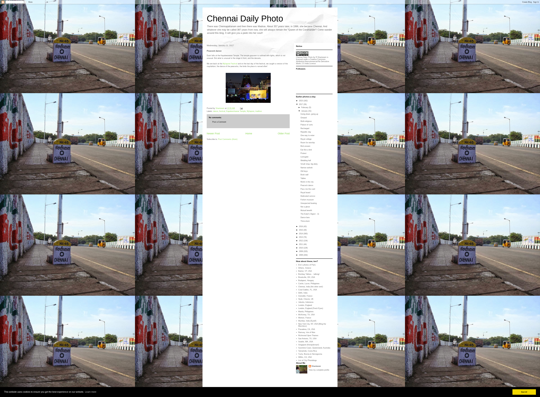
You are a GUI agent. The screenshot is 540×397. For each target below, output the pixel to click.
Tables (303, 178)
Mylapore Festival (230, 63)
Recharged (305, 128)
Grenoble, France (305, 296)
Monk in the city (307, 182)
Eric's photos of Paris (307, 265)
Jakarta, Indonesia (305, 302)
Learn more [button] (90, 392)
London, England (305, 305)
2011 (301, 244)
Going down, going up (309, 114)
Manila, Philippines (306, 311)
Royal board (305, 192)
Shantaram (316, 366)
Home (248, 133)
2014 (301, 234)
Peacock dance (307, 185)
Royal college (306, 139)
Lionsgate (304, 157)
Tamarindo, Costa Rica (307, 351)
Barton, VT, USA (305, 271)
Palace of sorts (307, 125)
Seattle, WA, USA (305, 342)
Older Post (284, 133)
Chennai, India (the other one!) (310, 287)
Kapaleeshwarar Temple (236, 111)
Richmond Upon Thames (308, 335)
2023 (301, 101)
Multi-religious (306, 121)
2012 (301, 241)
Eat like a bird (306, 150)
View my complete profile (319, 370)
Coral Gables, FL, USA (307, 290)
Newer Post (213, 133)
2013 (301, 237)
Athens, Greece (304, 268)
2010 (301, 248)
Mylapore (250, 111)
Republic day (306, 132)
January (304, 111)
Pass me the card (308, 189)
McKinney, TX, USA (306, 315)
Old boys (304, 171)
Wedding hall (306, 160)
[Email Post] (241, 108)
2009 (301, 251)
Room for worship (308, 143)
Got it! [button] (524, 392)
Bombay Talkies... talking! (309, 274)
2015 (301, 230)
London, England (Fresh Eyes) (310, 308)
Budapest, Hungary (306, 280)
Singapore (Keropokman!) (308, 345)
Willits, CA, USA (305, 357)
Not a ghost (305, 207)
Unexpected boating (309, 203)
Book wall (304, 175)
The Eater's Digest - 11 (310, 214)
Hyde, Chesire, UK (305, 299)
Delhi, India (302, 293)
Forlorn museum (307, 200)
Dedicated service (308, 196)
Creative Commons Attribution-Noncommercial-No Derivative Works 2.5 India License (312, 61)
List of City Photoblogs (307, 360)
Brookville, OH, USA (306, 277)
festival (222, 111)
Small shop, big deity (309, 164)
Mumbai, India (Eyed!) (307, 321)
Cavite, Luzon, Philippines (309, 283)
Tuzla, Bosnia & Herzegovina (310, 354)
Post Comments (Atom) (227, 139)
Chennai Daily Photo (245, 18)
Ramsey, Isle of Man (306, 332)
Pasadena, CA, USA (306, 329)
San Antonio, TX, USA (307, 338)
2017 (301, 104)
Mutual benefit (306, 210)
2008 (301, 255)
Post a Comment (219, 122)
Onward (304, 118)
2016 (301, 226)
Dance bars (305, 217)
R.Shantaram (321, 57)
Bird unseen (305, 146)
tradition (258, 111)
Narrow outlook (307, 168)
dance (215, 111)
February (305, 107)
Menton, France (304, 318)
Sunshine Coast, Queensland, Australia (314, 348)
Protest (303, 153)
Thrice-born (305, 221)
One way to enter (307, 135)
